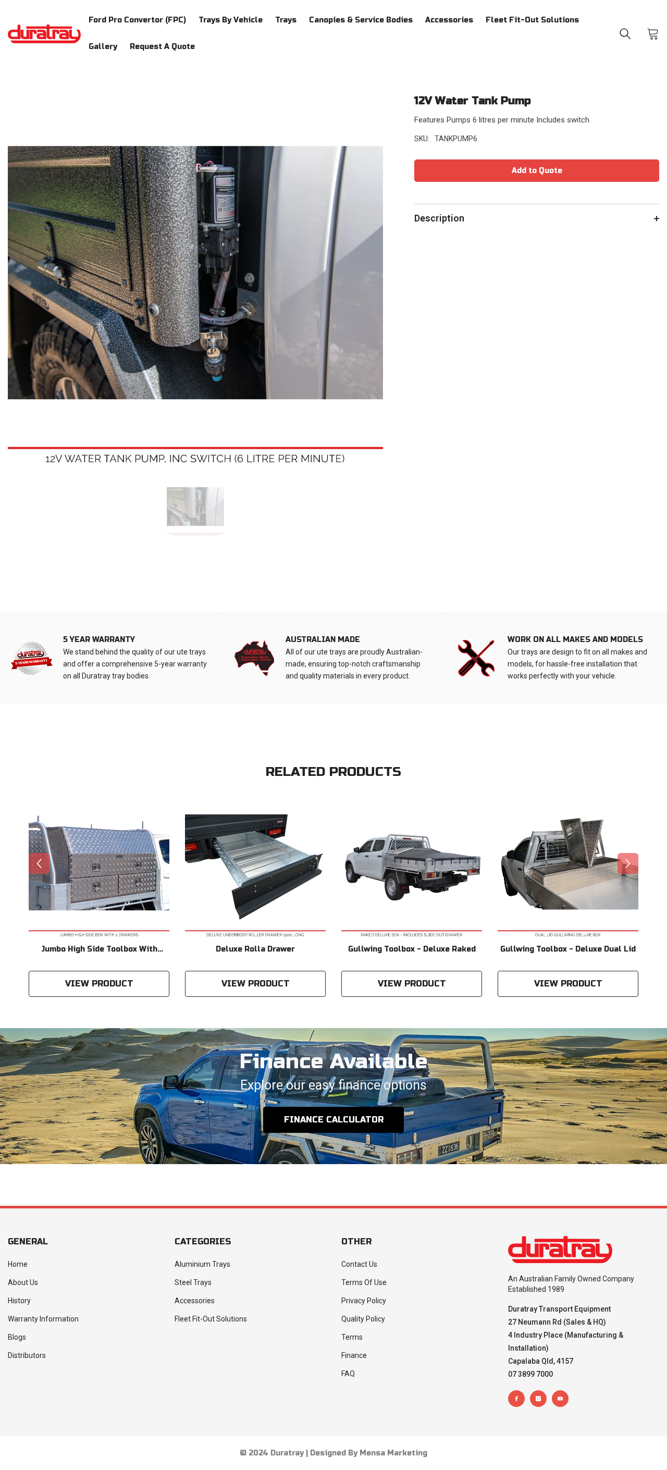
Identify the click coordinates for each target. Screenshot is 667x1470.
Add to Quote (537, 170)
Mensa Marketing (393, 1453)
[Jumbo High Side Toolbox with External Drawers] (99, 868)
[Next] (627, 863)
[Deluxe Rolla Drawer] (255, 868)
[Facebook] (516, 1398)
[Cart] (653, 34)
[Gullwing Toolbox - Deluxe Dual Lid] (568, 868)
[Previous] (39, 863)
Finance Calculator (334, 1120)
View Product (99, 984)
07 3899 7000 (530, 1374)
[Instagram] (538, 1398)
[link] (111, 657)
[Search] (625, 34)
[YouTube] (560, 1398)
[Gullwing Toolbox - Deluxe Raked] (411, 868)
